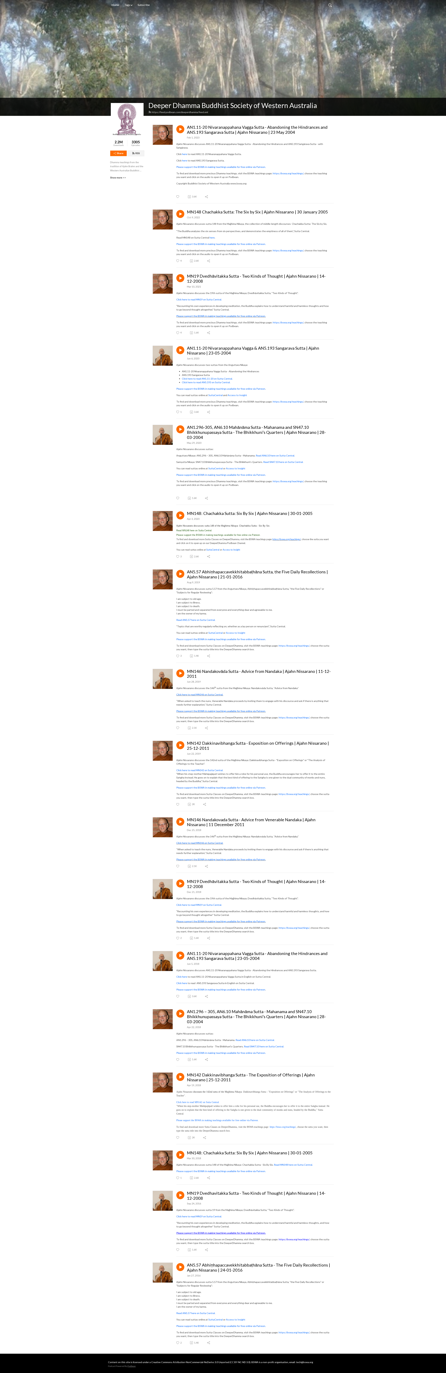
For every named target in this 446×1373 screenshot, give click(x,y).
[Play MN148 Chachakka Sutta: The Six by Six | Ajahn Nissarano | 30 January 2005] (180, 214)
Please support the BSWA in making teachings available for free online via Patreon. (221, 166)
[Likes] (178, 196)
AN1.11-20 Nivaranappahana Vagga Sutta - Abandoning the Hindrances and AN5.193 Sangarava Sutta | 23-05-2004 (257, 956)
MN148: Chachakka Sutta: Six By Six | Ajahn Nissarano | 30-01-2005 (250, 513)
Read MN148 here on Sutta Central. (293, 1164)
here (184, 154)
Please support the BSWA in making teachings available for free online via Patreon (220, 388)
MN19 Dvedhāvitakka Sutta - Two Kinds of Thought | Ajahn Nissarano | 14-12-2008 (256, 279)
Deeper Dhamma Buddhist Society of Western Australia (232, 105)
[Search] (330, 4)
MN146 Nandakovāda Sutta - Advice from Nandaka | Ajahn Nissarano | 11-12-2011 (259, 674)
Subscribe (144, 4)
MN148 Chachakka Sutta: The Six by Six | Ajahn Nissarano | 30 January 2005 (257, 211)
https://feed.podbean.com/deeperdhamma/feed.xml (180, 112)
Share (120, 153)
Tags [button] (127, 4)
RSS (137, 153)
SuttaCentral (215, 395)
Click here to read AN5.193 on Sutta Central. (206, 382)
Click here (182, 976)
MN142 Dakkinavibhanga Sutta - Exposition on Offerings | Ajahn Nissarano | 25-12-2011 (258, 746)
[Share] (207, 196)
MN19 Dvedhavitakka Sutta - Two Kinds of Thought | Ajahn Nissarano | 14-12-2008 (256, 1196)
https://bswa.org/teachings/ (288, 173)
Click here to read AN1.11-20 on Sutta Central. (207, 378)
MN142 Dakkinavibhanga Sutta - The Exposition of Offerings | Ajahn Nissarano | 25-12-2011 (251, 1077)
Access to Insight (237, 395)
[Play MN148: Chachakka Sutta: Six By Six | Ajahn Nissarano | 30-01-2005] (180, 515)
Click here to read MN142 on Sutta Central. (199, 770)
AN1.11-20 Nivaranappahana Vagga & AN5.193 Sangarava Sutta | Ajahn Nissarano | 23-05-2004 (253, 351)
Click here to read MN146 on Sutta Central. (199, 694)
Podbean (132, 1366)
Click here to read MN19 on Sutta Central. (199, 299)
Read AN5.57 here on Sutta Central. (195, 619)
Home (115, 4)
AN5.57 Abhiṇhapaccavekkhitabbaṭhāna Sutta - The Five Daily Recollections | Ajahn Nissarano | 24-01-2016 (258, 1267)
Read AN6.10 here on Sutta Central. (275, 455)
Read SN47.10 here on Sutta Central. (283, 461)
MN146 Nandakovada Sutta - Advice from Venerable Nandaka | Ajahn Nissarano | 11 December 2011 (251, 822)
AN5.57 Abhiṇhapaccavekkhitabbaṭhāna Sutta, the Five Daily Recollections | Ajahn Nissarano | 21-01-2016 (257, 574)
